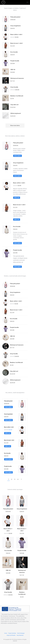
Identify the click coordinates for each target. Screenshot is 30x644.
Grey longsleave (15, 25)
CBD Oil (12, 69)
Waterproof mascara (17, 78)
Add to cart (16, 197)
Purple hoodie (14, 61)
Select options (17, 155)
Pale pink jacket (15, 17)
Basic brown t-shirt (16, 43)
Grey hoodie (14, 87)
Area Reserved (20, 635)
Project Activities (12, 633)
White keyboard (15, 113)
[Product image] (5, 19)
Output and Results (11, 635)
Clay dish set (14, 104)
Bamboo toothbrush (16, 96)
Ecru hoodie (14, 52)
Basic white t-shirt (16, 34)
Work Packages (20, 633)
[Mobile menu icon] (27, 2)
